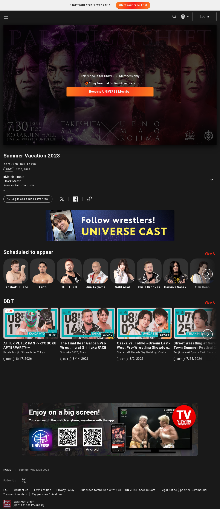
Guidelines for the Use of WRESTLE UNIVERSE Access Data (118, 490)
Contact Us (21, 490)
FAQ (6, 490)
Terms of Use (42, 490)
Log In (204, 16)
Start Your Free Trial (133, 5)
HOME (7, 470)
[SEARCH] (174, 16)
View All (211, 254)
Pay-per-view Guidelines (47, 494)
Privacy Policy (65, 490)
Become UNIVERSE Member (110, 91)
